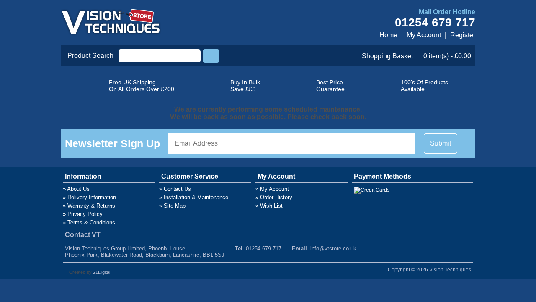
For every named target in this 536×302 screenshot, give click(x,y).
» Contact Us (175, 189)
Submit (440, 143)
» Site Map (172, 206)
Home (388, 35)
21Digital (101, 272)
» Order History (273, 197)
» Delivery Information (89, 197)
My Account (424, 35)
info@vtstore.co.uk (333, 248)
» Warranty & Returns (89, 206)
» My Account (272, 189)
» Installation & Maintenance (193, 197)
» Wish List (269, 206)
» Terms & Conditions (89, 222)
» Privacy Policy (83, 214)
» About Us (76, 189)
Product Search (90, 55)
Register (462, 35)
